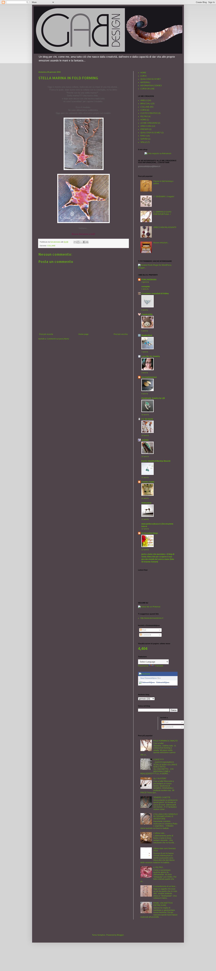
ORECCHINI (145, 126)
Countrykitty (147, 314)
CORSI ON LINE (147, 89)
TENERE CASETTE (161, 797)
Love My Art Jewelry (150, 356)
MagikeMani (146, 335)
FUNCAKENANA (149, 280)
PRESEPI (144, 129)
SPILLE (143, 142)
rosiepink (145, 286)
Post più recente (46, 334)
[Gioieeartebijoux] (147, 682)
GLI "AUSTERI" (159, 778)
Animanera (146, 503)
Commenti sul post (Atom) (58, 339)
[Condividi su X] (81, 242)
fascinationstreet (149, 377)
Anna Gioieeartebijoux (148, 678)
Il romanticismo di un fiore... (165, 886)
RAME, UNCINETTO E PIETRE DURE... (163, 904)
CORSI (143, 76)
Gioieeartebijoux (162, 682)
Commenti (146, 635)
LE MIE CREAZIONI (148, 123)
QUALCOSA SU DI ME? (150, 79)
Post (144, 630)
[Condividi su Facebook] (84, 242)
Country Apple (147, 482)
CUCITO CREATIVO (149, 113)
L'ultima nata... (159, 833)
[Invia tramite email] (75, 242)
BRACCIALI (145, 103)
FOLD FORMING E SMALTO (165, 741)
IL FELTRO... (158, 867)
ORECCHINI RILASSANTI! (164, 227)
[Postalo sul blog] (78, 242)
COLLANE (51, 246)
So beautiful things (149, 533)
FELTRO (144, 116)
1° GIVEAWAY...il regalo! (163, 196)
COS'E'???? (158, 759)
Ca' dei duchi (147, 419)
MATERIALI (145, 82)
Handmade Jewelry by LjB (153, 398)
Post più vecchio (121, 334)
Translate (159, 666)
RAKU (143, 136)
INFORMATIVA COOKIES (151, 85)
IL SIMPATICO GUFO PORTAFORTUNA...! (162, 213)
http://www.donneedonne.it (151, 618)
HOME (143, 73)
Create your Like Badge (169, 687)
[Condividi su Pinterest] (87, 242)
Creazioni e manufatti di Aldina (155, 293)
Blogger (120, 935)
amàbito (145, 440)
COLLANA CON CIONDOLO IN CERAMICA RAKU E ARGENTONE (165, 816)
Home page (83, 334)
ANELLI (143, 100)
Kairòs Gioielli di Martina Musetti (155, 461)
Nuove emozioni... (161, 243)
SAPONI (144, 139)
